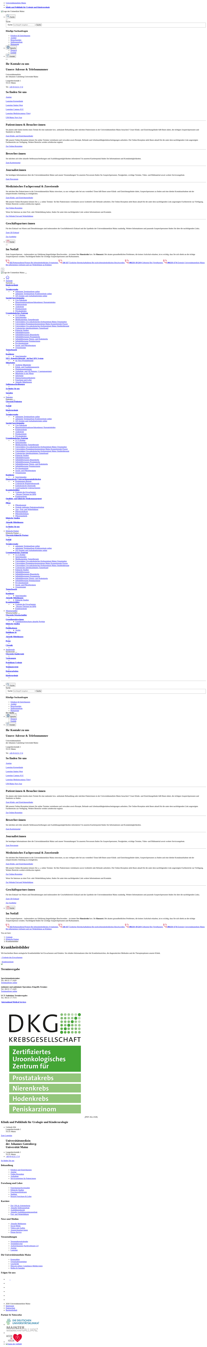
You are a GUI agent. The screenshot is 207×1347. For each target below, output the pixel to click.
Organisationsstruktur (19, 1262)
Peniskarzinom (20, 309)
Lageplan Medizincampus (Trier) (18, 113)
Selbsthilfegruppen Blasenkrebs (27, 335)
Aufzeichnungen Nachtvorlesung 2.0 (24, 1246)
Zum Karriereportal (13, 163)
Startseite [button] (9, 281)
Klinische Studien (22, 330)
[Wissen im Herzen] (14, 1342)
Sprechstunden (20, 317)
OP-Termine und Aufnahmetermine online (31, 296)
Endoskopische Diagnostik (25, 486)
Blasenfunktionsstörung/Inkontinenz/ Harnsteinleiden (35, 302)
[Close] (7, 59)
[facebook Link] (7, 1296)
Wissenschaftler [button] (11, 611)
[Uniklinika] (22, 1325)
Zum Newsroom (12, 179)
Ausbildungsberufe (18, 1210)
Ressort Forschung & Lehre (21, 1196)
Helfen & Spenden (18, 1268)
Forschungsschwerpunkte (20, 1188)
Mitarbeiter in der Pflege (24, 373)
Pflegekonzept (20, 505)
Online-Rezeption (17, 1174)
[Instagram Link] (7, 1291)
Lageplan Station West (14, 105)
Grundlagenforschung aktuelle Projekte (30, 622)
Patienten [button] (9, 397)
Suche (8, 21)
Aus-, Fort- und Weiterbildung (26, 509)
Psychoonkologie (21, 343)
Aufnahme (15, 1176)
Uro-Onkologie (21, 300)
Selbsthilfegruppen (22, 332)
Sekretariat (19, 376)
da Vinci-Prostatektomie (24, 361)
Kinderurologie (21, 304)
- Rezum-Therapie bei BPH (25, 494)
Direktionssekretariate (23, 369)
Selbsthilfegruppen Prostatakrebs (27, 337)
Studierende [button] (10, 650)
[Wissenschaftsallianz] (22, 1333)
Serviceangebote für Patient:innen (23, 1178)
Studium (14, 1194)
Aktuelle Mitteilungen (23, 382)
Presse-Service (16, 1232)
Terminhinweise (17, 1244)
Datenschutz (10, 1308)
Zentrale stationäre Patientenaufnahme (29, 507)
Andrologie (19, 307)
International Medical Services (13, 1002)
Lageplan (14, 1250)
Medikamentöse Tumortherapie (27, 320)
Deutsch (14, 50)
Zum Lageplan (6, 1136)
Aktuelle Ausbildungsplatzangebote (24, 1212)
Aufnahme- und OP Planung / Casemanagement (33, 371)
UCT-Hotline (20, 315)
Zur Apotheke (11, 237)
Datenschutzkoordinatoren (25, 378)
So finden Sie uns (7, 1161)
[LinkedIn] (7, 1283)
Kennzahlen (15, 1259)
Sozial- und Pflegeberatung (25, 345)
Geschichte (15, 1264)
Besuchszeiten (16, 40)
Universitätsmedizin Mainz (16, 3)
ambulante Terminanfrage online (27, 291)
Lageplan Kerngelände (14, 101)
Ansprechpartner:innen (19, 1230)
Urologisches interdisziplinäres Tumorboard (31, 328)
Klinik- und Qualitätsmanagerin (27, 367)
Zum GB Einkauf (12, 233)
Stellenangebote (17, 42)
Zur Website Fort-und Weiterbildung (19, 216)
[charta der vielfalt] (14, 1344)
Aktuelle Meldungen (18, 1224)
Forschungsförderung (19, 1192)
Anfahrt (13, 38)
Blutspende (15, 44)
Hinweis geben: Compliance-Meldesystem (27, 1266)
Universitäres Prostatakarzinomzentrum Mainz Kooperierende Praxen (41, 324)
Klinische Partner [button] (12, 531)
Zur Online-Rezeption (14, 146)
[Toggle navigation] (26, 273)
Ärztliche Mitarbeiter (23, 365)
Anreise (9, 97)
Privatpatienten (21, 311)
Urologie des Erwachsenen (25, 492)
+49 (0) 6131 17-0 (16, 87)
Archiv (18, 630)
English (13, 53)
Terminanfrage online (9, 983)
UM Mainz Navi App (14, 117)
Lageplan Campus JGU (15, 109)
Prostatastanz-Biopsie (23, 481)
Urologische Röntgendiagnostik (27, 483)
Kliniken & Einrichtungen (20, 36)
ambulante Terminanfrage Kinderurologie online (33, 294)
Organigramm (20, 348)
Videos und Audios (18, 1228)
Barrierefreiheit (11, 1310)
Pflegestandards (21, 516)
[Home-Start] (7, 279)
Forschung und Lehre (23, 380)
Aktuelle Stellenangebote (20, 1208)
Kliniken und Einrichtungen (21, 1170)
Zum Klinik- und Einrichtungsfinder (19, 136)
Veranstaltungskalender (19, 1241)
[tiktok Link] (7, 1300)
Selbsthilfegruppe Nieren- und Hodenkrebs (31, 339)
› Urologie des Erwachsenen (11, 957)
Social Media (15, 1226)
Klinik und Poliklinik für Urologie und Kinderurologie (28, 7)
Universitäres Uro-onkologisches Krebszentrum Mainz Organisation (41, 322)
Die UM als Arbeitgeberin (20, 1206)
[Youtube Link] (8, 1287)
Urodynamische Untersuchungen (27, 488)
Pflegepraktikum (21, 512)
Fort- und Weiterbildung (20, 1214)
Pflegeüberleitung (22, 514)
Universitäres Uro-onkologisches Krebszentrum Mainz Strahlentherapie (42, 326)
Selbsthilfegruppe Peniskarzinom (27, 341)
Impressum (10, 1306)
